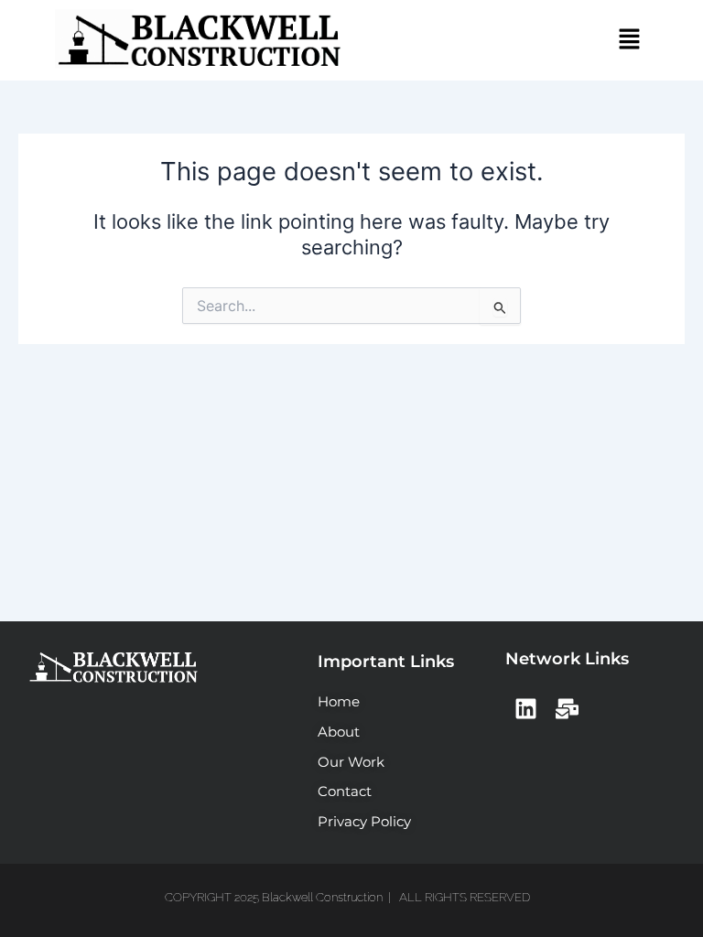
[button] (629, 39)
